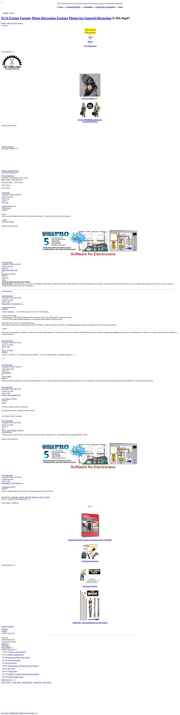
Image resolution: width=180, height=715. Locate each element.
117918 (5, 195)
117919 (5, 264)
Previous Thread (7, 182)
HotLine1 (35, 497)
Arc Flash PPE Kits (90, 122)
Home (61, 7)
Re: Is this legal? (7, 262)
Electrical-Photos (73, 7)
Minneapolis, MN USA (9, 270)
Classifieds (88, 7)
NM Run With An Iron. (15, 677)
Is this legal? (6, 193)
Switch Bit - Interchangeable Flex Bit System (90, 623)
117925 (5, 477)
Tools (90, 37)
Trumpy (47, 497)
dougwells (14, 497)
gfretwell (28, 497)
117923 (5, 389)
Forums (25, 18)
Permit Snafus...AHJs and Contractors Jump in (23, 666)
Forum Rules (16, 682)
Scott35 (41, 497)
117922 (5, 367)
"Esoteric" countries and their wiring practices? (23, 674)
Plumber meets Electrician (10, 171)
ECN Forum (10, 18)
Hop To (4, 499)
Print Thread (6, 185)
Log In (12, 13)
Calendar (9, 23)
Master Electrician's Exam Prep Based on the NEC (90, 540)
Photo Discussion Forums (50, 18)
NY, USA (5, 202)
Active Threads (17, 23)
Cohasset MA (6, 373)
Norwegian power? (14, 660)
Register (5, 13)
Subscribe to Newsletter (105, 7)
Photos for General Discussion (90, 18)
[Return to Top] (1, 2)
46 (7, 638)
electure (21, 497)
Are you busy (12, 663)
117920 (5, 298)
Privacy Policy (6, 682)
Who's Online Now (8, 176)
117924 (5, 423)
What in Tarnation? (8, 147)
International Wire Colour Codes (18, 657)
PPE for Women (88, 99)
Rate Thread (6, 188)
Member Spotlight (7, 626)
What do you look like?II (17, 652)
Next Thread (18, 182)
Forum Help (38, 682)
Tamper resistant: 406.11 (16, 655)
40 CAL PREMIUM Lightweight (90, 120)
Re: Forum (11, 668)
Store (121, 7)
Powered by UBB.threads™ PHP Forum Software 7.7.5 (19, 713)
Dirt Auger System (90, 586)
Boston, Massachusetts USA (11, 395)
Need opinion (12, 671)
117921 (5, 342)
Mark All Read (27, 682)
